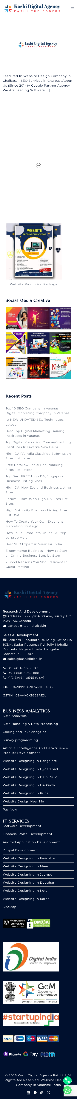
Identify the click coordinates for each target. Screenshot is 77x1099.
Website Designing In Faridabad (30, 858)
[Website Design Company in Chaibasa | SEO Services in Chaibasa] (38, 45)
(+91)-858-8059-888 (23, 673)
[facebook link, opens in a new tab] (35, 1092)
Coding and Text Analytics (24, 732)
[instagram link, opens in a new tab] (41, 1092)
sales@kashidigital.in (24, 659)
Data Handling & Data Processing (30, 724)
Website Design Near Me (23, 801)
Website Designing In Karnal (26, 899)
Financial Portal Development (28, 834)
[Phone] (67, 1080)
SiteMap (9, 907)
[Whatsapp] (67, 1090)
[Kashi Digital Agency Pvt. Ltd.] (32, 8)
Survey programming (20, 740)
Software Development (22, 826)
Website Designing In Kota (25, 890)
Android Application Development (31, 842)
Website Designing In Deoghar (28, 882)
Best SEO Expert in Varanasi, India (34, 544)
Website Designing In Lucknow (29, 785)
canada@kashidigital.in (26, 625)
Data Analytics (15, 716)
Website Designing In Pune (26, 793)
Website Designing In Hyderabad (30, 769)
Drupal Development (20, 850)
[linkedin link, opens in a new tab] (28, 1092)
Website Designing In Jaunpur (28, 874)
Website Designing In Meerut (27, 866)
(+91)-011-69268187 (22, 668)
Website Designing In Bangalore (30, 761)
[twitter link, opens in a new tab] (48, 1092)
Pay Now (10, 809)
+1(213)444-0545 (20, 677)
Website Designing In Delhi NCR (30, 777)
